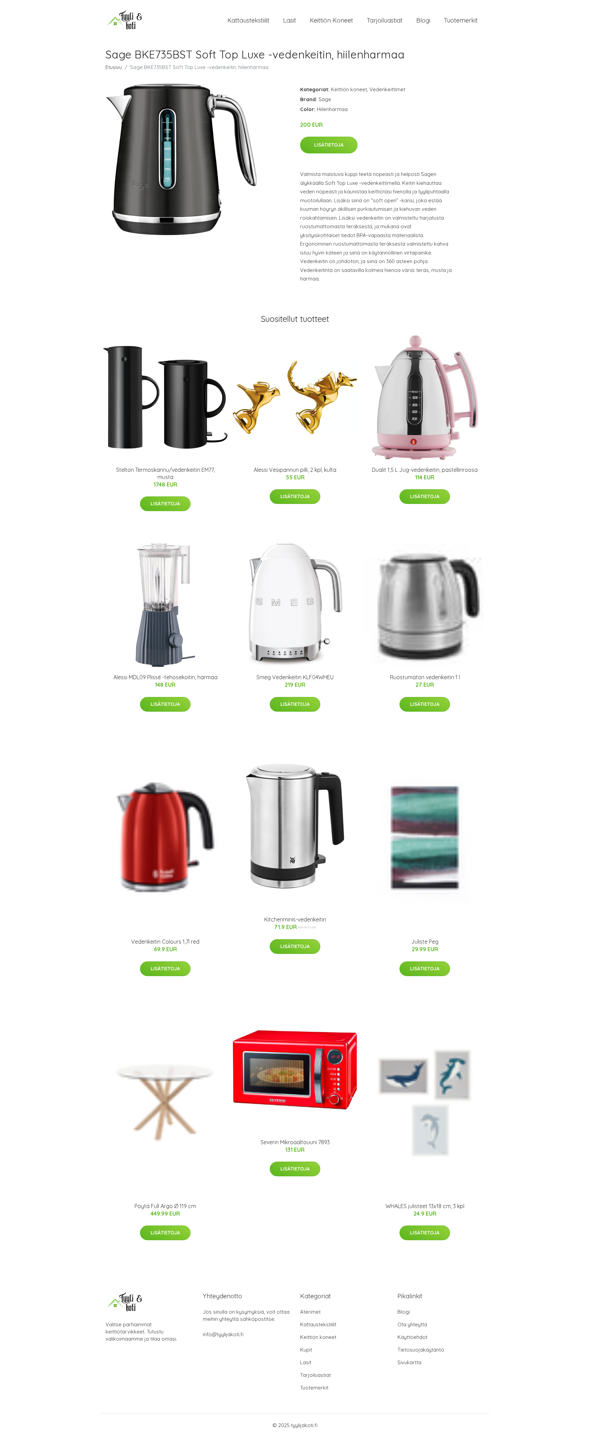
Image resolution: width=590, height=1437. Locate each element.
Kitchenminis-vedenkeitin (295, 919)
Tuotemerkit (461, 20)
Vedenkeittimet (387, 89)
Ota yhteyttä (412, 1324)
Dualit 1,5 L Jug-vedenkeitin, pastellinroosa (425, 469)
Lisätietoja (328, 145)
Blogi (423, 20)
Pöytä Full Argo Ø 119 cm (165, 1206)
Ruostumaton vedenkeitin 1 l (425, 677)
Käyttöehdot (412, 1337)
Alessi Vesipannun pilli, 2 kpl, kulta (295, 469)
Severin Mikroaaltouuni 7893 (295, 1142)
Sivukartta (409, 1362)
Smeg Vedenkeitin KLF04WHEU (295, 677)
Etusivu (114, 67)
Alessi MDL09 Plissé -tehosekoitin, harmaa (165, 677)
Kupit (306, 1349)
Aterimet (310, 1312)
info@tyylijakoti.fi (223, 1334)
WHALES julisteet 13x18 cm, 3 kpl (424, 1206)
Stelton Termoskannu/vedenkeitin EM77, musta (165, 473)
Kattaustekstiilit (248, 20)
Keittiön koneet (331, 20)
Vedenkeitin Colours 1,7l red (165, 941)
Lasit (289, 20)
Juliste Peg (424, 941)
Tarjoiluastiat (385, 20)
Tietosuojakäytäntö (420, 1349)
